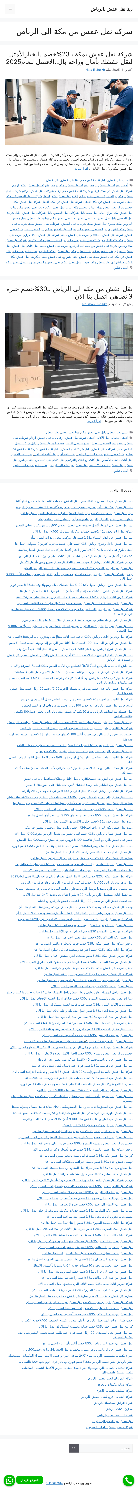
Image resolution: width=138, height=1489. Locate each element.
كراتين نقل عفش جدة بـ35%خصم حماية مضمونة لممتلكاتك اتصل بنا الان (86, 1326)
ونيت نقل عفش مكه (19, 262)
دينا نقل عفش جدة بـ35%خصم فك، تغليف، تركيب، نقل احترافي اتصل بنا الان (83, 809)
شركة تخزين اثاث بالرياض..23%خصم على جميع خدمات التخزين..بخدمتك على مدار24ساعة (74, 597)
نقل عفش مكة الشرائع (77, 257)
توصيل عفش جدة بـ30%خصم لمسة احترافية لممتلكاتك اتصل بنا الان (89, 1161)
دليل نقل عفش (118, 180)
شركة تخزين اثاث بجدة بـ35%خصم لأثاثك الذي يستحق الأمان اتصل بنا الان (85, 1284)
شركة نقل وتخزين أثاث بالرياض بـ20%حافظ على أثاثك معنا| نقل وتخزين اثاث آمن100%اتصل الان (70, 636)
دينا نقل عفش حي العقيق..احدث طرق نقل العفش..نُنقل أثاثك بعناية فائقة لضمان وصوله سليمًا (72, 1107)
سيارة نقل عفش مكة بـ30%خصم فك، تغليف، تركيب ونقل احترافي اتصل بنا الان (81, 858)
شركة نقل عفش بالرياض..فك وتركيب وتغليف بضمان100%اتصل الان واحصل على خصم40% (73, 672)
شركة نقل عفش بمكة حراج (41, 235)
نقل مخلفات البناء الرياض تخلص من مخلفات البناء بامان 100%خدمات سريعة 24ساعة (78, 870)
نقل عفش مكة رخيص (96, 262)
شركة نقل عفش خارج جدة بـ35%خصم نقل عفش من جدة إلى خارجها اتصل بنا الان (79, 1302)
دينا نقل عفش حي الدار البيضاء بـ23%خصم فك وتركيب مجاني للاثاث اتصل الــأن (81, 537)
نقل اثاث (32, 246)
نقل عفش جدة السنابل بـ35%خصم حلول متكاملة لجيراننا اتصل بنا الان (87, 1253)
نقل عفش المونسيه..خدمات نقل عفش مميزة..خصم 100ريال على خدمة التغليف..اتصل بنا (75, 603)
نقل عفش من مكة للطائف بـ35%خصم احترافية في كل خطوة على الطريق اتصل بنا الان (76, 962)
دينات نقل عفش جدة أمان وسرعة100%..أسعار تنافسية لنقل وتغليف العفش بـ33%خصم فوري (72, 846)
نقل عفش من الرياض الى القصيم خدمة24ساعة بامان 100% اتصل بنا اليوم (85, 1090)
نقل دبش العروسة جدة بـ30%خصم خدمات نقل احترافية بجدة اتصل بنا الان (84, 980)
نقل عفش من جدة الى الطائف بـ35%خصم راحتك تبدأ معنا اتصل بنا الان (87, 1277)
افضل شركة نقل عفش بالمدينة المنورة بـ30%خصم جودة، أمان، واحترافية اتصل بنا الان (77, 1143)
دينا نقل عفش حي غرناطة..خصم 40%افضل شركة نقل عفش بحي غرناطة (85, 1059)
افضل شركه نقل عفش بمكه (114, 207)
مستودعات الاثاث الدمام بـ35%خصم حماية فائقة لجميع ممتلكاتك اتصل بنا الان (83, 1004)
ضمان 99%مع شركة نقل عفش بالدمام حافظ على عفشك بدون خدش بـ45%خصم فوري (76, 1084)
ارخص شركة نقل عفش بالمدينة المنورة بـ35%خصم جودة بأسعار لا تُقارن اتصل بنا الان (77, 1180)
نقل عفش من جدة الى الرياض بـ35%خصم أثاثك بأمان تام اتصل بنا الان (87, 1343)
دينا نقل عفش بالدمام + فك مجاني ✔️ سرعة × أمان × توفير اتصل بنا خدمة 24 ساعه (78, 1041)
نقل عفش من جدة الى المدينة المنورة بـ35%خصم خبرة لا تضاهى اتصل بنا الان (82, 1290)
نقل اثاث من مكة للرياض (35, 460)
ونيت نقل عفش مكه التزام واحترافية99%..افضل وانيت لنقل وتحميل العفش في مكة (79, 827)
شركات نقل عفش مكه (92, 229)
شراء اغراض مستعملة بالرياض (113, 1403)
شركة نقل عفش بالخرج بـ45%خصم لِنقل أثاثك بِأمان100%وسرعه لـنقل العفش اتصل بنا (76, 591)
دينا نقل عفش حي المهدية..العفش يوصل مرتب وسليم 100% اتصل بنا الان (85, 925)
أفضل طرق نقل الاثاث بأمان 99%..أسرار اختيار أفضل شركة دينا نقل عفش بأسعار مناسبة (75, 550)
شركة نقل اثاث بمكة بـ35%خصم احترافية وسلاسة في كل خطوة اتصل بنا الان (83, 949)
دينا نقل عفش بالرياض (112, 9)
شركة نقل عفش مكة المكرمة (47, 240)
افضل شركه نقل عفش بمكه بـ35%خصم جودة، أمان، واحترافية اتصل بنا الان (84, 968)
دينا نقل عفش (70, 180)
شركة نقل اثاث (34, 229)
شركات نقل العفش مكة (44, 224)
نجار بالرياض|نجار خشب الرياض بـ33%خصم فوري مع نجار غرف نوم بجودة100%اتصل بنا (76, 1361)
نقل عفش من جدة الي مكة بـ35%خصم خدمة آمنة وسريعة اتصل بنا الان (87, 1314)
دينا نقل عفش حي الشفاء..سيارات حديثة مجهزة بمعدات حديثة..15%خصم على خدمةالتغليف (74, 864)
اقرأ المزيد (81, 168)
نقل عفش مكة (103, 257)
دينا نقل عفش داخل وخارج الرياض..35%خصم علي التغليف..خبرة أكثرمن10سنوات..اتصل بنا (74, 543)
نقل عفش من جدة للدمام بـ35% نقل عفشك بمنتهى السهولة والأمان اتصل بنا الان (80, 1241)
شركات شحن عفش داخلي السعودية (109, 1427)
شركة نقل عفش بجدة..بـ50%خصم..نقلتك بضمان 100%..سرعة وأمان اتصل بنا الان (80, 815)
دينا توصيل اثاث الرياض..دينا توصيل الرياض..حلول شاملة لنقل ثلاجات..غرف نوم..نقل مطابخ (74, 888)
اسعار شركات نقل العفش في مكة (28, 196)
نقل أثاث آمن (66, 454)
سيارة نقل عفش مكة (101, 224)
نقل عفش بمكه (81, 251)
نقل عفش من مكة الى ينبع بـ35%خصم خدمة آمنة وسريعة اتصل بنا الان (87, 1035)
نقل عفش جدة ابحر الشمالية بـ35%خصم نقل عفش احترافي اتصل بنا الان (85, 1247)
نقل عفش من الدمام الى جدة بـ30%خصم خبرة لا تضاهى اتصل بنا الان (87, 1204)
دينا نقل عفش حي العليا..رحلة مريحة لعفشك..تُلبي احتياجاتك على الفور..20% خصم (79, 785)
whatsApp (9, 1480)
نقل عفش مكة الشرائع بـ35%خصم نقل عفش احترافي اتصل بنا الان (89, 937)
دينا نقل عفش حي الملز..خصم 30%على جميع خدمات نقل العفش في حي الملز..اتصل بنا (76, 1137)
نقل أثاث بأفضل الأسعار (117, 460)
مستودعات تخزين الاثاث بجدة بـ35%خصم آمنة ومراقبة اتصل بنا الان (89, 1216)
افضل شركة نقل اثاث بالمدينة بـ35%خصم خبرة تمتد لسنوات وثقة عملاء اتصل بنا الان (78, 1023)
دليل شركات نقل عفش (37, 213)
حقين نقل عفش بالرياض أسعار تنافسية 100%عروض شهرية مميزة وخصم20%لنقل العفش (75, 840)
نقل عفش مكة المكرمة (46, 257)
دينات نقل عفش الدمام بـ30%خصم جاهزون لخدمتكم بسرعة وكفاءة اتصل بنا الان (81, 1029)
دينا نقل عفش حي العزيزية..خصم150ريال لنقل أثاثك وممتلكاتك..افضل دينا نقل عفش (78, 778)
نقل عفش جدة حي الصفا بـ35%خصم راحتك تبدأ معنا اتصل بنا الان (90, 1308)
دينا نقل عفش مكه (63, 218)
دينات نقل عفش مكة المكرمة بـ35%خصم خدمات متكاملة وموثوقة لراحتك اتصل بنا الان (77, 1210)
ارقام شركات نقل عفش (45, 191)
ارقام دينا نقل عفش (50, 438)
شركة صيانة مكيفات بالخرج (115, 1384)
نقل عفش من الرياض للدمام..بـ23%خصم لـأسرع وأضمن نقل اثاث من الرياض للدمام (78, 568)
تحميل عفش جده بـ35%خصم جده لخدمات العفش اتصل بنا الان (92, 986)
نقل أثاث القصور (21, 454)
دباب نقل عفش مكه (31, 207)
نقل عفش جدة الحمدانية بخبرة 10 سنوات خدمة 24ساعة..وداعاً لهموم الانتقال (83, 1265)
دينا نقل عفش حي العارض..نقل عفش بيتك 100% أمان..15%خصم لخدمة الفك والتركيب (77, 1119)
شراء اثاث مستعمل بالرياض (115, 1415)
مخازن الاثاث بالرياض (119, 1409)
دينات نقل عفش (38, 218)
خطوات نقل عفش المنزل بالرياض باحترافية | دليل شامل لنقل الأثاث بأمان (85, 519)
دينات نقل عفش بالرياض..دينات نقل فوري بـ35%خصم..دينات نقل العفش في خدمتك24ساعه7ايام (70, 797)
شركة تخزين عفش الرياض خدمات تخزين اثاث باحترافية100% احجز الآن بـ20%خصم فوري (75, 919)
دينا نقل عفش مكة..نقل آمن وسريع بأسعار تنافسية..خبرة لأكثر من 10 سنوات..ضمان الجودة (74, 507)
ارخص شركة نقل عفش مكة (81, 191)
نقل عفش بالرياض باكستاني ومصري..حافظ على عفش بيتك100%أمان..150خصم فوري (77, 620)
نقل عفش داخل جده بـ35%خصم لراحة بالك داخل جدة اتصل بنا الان (89, 852)
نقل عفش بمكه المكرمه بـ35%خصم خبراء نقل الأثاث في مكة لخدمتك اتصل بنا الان (79, 1229)
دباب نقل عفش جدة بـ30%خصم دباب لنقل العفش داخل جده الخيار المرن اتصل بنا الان (76, 513)
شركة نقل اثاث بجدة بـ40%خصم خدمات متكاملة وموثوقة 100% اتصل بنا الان (83, 531)
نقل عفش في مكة (25, 251)
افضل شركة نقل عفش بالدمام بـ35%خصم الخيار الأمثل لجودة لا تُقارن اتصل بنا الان (79, 1053)
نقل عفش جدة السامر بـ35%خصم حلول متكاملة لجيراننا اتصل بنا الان (88, 1174)
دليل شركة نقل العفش (75, 449)
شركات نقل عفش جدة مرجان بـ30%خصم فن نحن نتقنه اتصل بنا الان (88, 974)
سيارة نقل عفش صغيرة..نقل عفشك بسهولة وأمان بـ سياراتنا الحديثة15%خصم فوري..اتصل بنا (73, 803)
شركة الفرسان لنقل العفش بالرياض (110, 1378)
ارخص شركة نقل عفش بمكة (77, 185)
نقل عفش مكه (71, 262)
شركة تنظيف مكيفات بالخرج (114, 1390)
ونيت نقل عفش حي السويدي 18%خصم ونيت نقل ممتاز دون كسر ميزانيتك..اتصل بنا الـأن (76, 907)
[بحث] (74, 1448)
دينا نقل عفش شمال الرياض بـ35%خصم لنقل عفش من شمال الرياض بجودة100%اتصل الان (73, 833)
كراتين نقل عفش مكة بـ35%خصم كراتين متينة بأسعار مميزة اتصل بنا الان (86, 1155)
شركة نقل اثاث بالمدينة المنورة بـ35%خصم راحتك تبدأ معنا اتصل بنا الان (86, 1223)
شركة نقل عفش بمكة (75, 235)
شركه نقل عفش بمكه (54, 246)
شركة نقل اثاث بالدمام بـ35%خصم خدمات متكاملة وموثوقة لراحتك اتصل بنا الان (81, 1186)
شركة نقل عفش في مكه (84, 240)
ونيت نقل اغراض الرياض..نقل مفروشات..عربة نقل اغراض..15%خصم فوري (84, 751)
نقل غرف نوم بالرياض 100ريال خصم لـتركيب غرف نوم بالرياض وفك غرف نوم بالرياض (77, 882)
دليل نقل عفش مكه (93, 180)
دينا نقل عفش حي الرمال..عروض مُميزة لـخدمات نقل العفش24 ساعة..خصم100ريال (78, 1349)
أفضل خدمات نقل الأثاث (112, 438)
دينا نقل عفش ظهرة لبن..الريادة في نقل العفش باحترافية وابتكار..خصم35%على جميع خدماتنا (73, 1113)
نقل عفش (52, 180)
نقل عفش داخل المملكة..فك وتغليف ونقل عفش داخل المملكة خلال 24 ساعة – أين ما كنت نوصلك (69, 992)
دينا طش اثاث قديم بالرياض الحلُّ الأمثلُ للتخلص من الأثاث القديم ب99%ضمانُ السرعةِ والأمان (72, 666)
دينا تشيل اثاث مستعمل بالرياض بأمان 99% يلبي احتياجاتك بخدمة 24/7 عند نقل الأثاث (78, 894)
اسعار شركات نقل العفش (107, 443)
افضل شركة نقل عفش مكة (31, 202)
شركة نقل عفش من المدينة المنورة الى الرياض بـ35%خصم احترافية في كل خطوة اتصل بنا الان (71, 1047)
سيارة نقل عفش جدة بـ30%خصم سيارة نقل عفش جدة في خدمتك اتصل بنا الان (81, 1296)
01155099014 (54, 1483)
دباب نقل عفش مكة (59, 207)
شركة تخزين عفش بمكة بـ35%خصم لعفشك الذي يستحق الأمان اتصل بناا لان (83, 956)
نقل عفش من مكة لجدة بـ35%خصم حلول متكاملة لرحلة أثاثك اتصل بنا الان (84, 1010)
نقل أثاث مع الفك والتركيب (83, 460)
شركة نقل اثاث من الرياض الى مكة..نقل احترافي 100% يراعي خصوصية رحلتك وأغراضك (76, 791)
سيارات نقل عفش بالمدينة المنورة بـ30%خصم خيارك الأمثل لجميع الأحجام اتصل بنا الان (76, 998)
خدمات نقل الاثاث (77, 443)
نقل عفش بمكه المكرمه (54, 251)
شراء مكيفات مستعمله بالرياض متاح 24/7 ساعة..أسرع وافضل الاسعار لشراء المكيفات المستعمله (70, 1355)
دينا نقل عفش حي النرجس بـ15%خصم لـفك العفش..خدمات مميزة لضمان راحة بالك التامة (75, 745)
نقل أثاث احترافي (45, 454)
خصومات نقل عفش (51, 443)
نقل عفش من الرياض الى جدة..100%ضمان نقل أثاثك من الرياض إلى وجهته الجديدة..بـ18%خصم (71, 643)
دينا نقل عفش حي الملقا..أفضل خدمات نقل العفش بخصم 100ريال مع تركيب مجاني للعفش (74, 525)
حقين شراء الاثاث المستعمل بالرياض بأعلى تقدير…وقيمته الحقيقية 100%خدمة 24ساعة (77, 1320)
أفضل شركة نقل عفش (113, 185)
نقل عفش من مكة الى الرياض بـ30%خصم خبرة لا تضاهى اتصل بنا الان (87, 1192)
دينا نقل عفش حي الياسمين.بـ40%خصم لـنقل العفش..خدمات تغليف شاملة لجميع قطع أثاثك (74, 501)
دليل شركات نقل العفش (69, 213)
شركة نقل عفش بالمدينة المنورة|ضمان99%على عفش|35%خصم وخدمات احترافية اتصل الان (72, 1072)
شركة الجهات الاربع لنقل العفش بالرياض (107, 1397)
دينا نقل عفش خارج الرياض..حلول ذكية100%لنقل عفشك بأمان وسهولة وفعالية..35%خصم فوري (71, 585)
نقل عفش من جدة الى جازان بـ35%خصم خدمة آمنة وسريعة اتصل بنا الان (85, 1271)
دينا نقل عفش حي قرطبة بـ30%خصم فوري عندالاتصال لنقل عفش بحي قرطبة (82, 1065)
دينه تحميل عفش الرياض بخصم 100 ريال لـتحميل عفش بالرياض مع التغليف (84, 901)
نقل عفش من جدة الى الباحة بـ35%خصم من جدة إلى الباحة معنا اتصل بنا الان (83, 1131)
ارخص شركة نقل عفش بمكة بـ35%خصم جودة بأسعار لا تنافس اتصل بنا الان (84, 943)
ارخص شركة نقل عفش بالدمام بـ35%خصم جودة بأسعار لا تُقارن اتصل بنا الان (83, 1149)
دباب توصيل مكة (84, 207)
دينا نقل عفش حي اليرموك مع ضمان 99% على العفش (97, 1125)
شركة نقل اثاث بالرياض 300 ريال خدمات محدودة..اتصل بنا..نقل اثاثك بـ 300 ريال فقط (76, 728)
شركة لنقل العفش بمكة (61, 229)
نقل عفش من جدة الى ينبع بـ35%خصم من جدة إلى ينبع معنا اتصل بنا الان (85, 1017)
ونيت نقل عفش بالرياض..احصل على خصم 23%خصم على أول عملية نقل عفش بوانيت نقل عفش (70, 722)
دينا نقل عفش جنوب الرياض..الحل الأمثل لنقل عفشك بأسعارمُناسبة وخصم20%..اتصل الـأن (74, 913)
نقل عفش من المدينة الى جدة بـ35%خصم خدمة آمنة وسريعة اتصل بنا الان (85, 1198)
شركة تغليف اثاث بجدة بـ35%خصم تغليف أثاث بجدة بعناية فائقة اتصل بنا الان (83, 1235)
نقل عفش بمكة (103, 251)
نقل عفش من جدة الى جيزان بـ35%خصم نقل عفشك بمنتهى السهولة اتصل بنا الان (80, 1259)
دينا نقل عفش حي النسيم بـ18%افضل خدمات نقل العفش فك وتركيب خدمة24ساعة (79, 1078)
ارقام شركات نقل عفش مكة (98, 196)
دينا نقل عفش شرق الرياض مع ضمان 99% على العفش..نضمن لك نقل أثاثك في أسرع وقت (74, 649)
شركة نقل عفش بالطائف (107, 235)
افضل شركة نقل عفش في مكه (71, 202)
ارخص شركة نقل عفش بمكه (39, 185)
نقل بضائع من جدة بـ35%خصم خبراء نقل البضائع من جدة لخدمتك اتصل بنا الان (82, 1168)
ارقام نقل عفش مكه (65, 196)
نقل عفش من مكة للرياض (30, 465)
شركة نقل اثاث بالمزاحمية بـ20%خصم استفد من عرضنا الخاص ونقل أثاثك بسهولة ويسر (76, 699)
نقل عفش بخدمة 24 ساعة (106, 465)
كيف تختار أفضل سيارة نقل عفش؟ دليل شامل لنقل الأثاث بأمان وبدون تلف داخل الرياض (76, 556)
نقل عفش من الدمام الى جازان (112, 1421)
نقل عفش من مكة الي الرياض (68, 465)
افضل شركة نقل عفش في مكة (113, 202)
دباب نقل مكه (96, 213)
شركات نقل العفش (73, 224)
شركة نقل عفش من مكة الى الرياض (93, 246)
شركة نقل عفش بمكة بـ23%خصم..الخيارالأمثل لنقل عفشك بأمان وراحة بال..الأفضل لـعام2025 (69, 57)
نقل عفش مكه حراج (47, 262)
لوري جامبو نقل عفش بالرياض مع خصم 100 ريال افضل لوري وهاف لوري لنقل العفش (77, 705)
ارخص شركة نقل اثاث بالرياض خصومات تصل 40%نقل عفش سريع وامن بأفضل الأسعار (76, 562)
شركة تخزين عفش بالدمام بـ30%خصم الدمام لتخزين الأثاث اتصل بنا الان (86, 931)
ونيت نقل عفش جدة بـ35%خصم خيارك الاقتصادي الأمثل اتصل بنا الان (88, 821)
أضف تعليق (120, 268)
